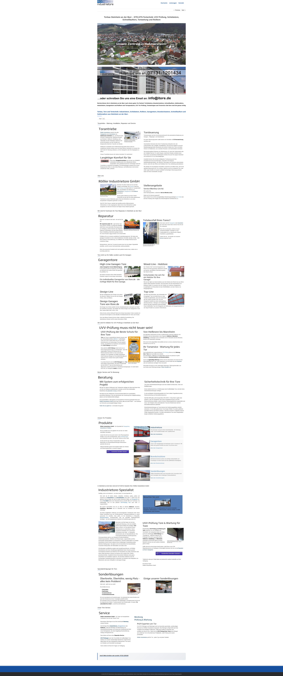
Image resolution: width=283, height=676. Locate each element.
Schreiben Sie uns (146, 674)
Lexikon (124, 674)
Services (152, 674)
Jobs (135, 674)
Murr (123, 103)
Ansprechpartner (178, 674)
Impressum (166, 674)
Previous (177, 10)
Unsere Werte (139, 674)
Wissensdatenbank (118, 674)
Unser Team (172, 674)
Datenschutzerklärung (159, 674)
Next (183, 10)
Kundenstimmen (130, 674)
